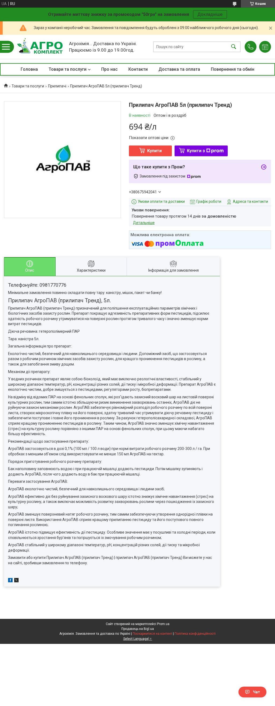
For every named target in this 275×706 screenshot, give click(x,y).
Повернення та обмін (232, 69)
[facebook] (10, 581)
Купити (154, 150)
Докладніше (210, 14)
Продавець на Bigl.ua (137, 629)
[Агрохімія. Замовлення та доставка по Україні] (40, 46)
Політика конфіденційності (195, 634)
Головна (29, 69)
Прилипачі (57, 86)
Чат (256, 692)
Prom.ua (163, 624)
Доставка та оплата (179, 69)
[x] (16, 581)
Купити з (196, 150)
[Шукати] (233, 47)
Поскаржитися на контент (152, 634)
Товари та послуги (67, 69)
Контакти (138, 69)
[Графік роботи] (265, 47)
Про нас (109, 69)
